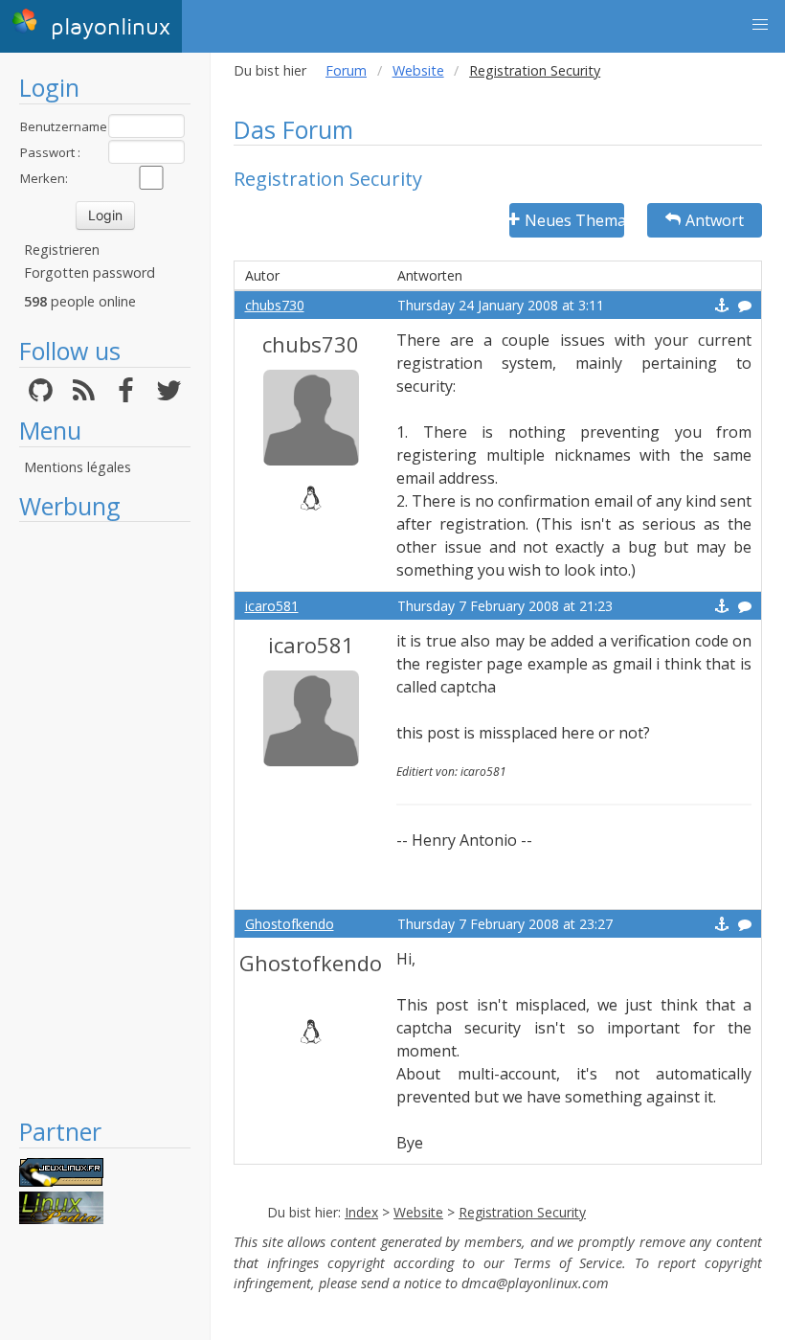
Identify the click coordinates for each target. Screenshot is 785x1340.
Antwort (714, 220)
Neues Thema (574, 220)
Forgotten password (89, 272)
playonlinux (106, 27)
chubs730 (274, 305)
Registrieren (62, 249)
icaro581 (272, 606)
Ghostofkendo (289, 924)
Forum (346, 70)
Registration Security (522, 1212)
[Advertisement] (105, 819)
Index (361, 1212)
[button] (760, 25)
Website (418, 70)
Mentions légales (77, 467)
